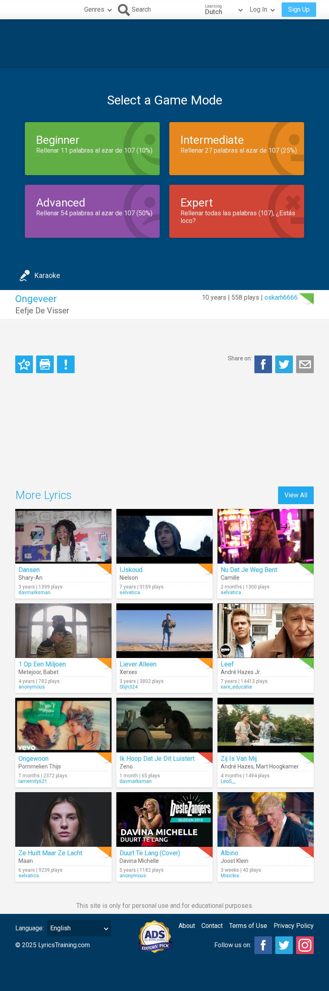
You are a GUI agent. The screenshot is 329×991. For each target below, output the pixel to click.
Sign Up (299, 9)
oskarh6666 (281, 297)
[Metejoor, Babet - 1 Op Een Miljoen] (63, 630)
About (187, 926)
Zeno (126, 766)
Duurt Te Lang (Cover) (150, 853)
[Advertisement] (164, 44)
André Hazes (237, 766)
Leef (227, 664)
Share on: (240, 358)
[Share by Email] (305, 364)
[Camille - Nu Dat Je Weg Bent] (265, 536)
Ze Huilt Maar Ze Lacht (50, 853)
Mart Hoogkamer (277, 766)
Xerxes (128, 672)
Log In (258, 9)
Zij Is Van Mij (239, 758)
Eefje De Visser (42, 310)
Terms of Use (248, 926)
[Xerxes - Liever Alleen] (164, 630)
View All (295, 495)
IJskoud (131, 570)
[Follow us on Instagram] (305, 945)
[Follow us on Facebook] (263, 945)
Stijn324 (129, 687)
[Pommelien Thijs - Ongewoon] (63, 725)
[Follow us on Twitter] (284, 945)
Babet (51, 672)
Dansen (29, 570)
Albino (229, 853)
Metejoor (29, 672)
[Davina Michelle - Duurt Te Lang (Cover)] (164, 819)
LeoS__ (228, 781)
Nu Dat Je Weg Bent (249, 570)
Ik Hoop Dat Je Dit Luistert (157, 758)
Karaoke (47, 275)
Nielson (129, 577)
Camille (230, 577)
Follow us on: (232, 945)
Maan (25, 861)
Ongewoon (33, 758)
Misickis (230, 876)
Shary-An (30, 577)
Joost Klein (234, 861)
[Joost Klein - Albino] (265, 819)
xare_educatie (236, 687)
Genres (94, 9)
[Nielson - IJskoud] (164, 536)
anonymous (31, 687)
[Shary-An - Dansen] (63, 536)
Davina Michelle (139, 861)
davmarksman (34, 592)
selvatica (130, 592)
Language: (29, 928)
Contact (212, 926)
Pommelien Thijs (39, 766)
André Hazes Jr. (241, 672)
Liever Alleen (138, 664)
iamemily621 (32, 781)
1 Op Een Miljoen (42, 664)
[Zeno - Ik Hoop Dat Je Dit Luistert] (164, 725)
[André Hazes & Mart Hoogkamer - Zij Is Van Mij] (265, 725)
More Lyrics (43, 495)
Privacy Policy (294, 926)
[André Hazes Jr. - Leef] (265, 630)
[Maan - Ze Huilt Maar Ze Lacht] (63, 819)
